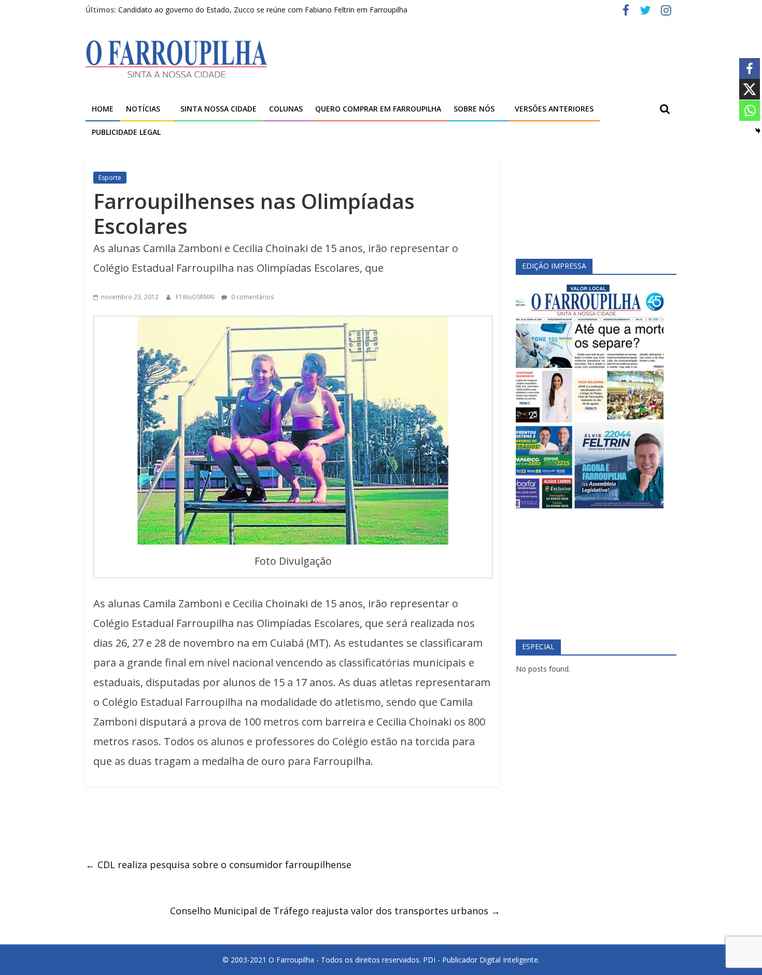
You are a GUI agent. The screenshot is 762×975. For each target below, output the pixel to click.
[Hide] (758, 131)
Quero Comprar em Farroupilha (378, 109)
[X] (749, 89)
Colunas (286, 109)
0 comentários (252, 296)
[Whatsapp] (749, 110)
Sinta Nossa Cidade (218, 109)
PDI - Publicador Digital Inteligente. (481, 960)
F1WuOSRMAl (196, 296)
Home (103, 109)
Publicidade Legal (126, 132)
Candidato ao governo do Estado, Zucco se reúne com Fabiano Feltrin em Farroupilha (262, 10)
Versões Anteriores (554, 109)
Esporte (109, 177)
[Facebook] (749, 68)
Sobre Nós (474, 109)
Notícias (143, 109)
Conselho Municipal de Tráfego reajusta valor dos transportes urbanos (335, 910)
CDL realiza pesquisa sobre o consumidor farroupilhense (218, 864)
